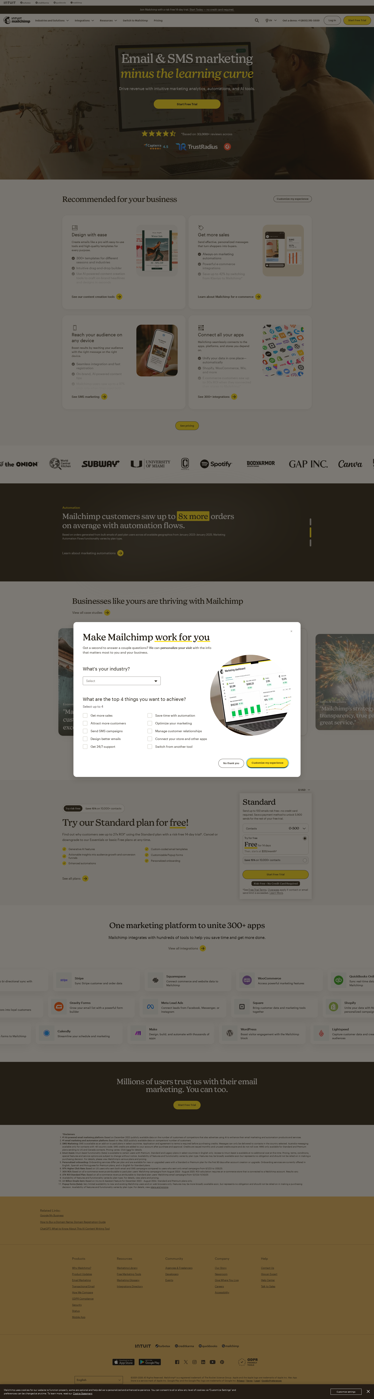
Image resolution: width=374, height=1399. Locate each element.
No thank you (231, 763)
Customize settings (346, 1391)
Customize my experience (267, 762)
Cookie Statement (82, 1393)
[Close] (291, 631)
